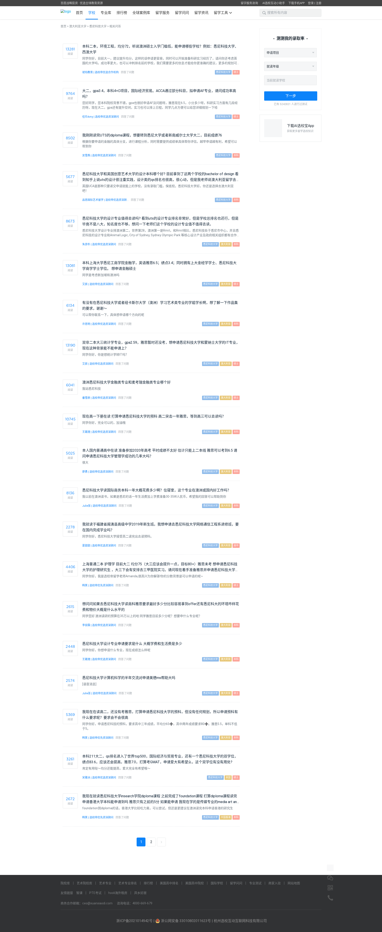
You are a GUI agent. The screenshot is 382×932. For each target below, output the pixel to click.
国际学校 (217, 883)
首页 (79, 13)
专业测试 (255, 883)
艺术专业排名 (127, 883)
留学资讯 (201, 13)
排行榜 (122, 13)
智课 (79, 892)
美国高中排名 (169, 883)
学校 (91, 13)
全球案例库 (141, 13)
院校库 (65, 883)
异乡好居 (140, 892)
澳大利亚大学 (77, 26)
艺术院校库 (84, 883)
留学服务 (162, 13)
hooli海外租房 (117, 892)
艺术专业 (105, 883)
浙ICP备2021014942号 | (135, 921)
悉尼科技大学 (98, 26)
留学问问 (182, 13)
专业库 (106, 13)
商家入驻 (274, 883)
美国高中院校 (194, 883)
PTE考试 (95, 892)
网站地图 (294, 883)
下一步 (290, 96)
